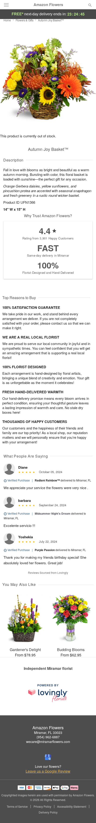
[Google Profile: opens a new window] (48, 757)
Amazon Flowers (48, 4)
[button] (86, 812)
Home (7, 20)
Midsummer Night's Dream (52, 513)
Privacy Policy (42, 806)
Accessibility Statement (71, 806)
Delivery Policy (48, 812)
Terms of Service (17, 806)
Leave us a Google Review (48, 771)
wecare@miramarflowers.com (48, 741)
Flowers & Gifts (25, 20)
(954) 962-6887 (48, 737)
